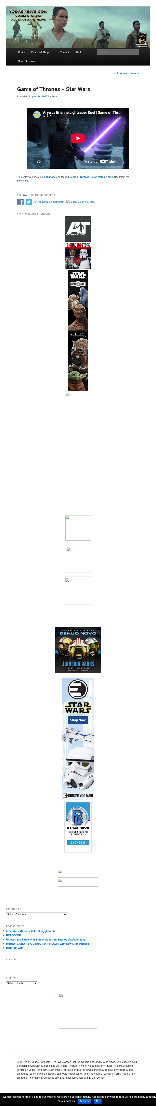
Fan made (50, 177)
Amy (54, 96)
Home (21, 52)
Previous (120, 73)
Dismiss (84, 1101)
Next (134, 73)
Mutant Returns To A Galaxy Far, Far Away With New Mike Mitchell (47, 944)
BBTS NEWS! (14, 948)
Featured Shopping (42, 52)
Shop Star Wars (27, 61)
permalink (23, 180)
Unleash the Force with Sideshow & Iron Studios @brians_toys (45, 939)
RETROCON (13, 935)
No (97, 1101)
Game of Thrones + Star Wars (86, 177)
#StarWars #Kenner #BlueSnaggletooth (30, 931)
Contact (64, 52)
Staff (78, 52)
